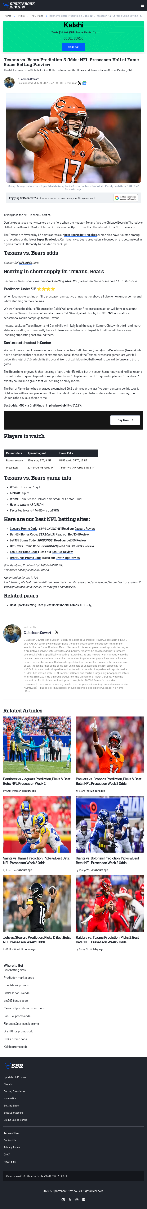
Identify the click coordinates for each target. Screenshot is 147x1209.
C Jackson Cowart (28, 79)
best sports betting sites (80, 234)
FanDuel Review (62, 552)
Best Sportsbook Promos (62, 605)
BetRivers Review (82, 546)
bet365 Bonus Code (23, 540)
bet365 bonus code (16, 1000)
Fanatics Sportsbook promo (21, 1023)
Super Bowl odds (48, 239)
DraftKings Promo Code (25, 557)
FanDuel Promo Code (24, 552)
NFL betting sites (59, 281)
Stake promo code (15, 1039)
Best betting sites (15, 970)
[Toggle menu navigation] (142, 5)
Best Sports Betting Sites (26, 605)
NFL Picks (37, 15)
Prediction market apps (19, 977)
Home (8, 15)
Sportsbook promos (16, 985)
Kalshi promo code (16, 1046)
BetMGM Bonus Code (23, 534)
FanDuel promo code (17, 1016)
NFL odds (25, 262)
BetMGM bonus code (16, 993)
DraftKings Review (68, 557)
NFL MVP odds (111, 313)
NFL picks (79, 281)
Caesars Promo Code (23, 528)
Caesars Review (85, 528)
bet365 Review (76, 540)
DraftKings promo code (18, 1031)
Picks (21, 15)
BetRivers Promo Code (25, 546)
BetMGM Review (78, 534)
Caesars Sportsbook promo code (24, 1008)
